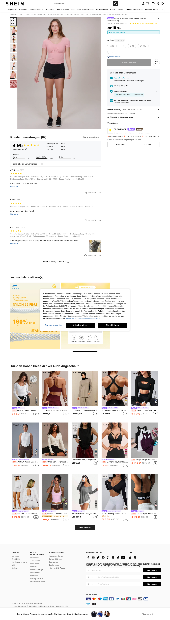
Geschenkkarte (54, 565)
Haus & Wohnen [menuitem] (63, 9)
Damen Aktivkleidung (38, 14)
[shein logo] (15, 3)
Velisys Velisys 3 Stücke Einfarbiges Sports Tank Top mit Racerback (145, 460)
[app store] (130, 558)
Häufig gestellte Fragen (57, 568)
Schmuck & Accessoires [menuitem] (134, 9)
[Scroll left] (160, 9)
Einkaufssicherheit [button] (121, 91)
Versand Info (34, 558)
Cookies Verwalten (62, 606)
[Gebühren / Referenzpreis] (120, 28)
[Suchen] (115, 3)
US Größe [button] (118, 40)
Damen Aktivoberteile (55, 14)
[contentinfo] (123, 598)
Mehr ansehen (85, 527)
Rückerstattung (35, 564)
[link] (148, 3)
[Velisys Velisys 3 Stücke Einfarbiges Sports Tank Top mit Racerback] (144, 440)
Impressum (15, 556)
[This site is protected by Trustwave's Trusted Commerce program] (88, 604)
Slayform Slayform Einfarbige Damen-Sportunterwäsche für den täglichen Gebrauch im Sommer (115, 462)
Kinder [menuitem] (112, 9)
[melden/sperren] (99, 192)
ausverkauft (129, 62)
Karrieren (15, 568)
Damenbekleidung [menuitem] (36, 9)
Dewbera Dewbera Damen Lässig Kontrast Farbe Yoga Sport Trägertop (55, 514)
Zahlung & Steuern (55, 559)
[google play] (135, 558)
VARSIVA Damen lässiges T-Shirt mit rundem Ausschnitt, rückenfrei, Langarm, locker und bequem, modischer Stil (25, 514)
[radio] (112, 46)
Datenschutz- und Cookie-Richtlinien (41, 606)
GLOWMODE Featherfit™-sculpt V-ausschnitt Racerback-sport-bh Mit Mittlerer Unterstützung (115, 410)
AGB (13, 565)
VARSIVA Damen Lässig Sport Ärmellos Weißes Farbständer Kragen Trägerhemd (25, 462)
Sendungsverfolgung (37, 570)
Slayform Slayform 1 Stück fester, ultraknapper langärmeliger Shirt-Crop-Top (145, 410)
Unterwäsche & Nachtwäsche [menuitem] (82, 9)
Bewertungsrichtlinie (19, 149)
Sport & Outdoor (24, 14)
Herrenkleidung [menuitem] (102, 9)
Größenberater (35, 573)
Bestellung (33, 567)
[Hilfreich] (85, 192)
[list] (106, 557)
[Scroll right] (163, 9)
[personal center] (143, 3)
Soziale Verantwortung (19, 562)
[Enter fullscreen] (99, 127)
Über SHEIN (16, 559)
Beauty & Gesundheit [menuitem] (153, 9)
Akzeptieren (91, 594)
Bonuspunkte (53, 562)
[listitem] (25, 395)
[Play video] (59, 73)
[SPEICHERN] (156, 62)
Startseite (13, 14)
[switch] (41, 164)
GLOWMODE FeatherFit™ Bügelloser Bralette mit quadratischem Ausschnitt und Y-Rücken (55, 410)
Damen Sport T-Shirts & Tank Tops (76, 14)
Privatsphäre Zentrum (19, 606)
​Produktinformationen (37, 582)
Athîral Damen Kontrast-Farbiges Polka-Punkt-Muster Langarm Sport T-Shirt (55, 462)
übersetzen (14, 186)
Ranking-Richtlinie (36, 579)
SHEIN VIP (34, 576)
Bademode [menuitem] (50, 9)
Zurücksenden (35, 561)
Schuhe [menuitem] (120, 9)
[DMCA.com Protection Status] (94, 604)
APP (130, 553)
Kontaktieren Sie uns (56, 556)
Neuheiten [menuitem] (23, 9)
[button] (158, 3)
